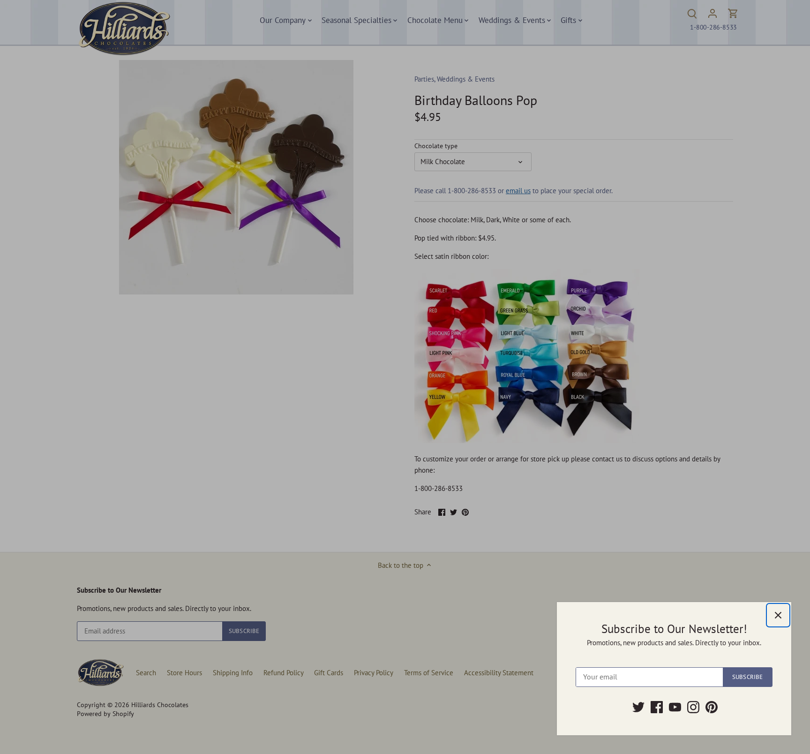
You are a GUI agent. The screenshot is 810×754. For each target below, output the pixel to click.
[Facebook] (657, 707)
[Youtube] (675, 707)
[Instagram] (693, 707)
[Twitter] (638, 707)
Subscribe (747, 677)
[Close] (778, 615)
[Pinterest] (711, 707)
